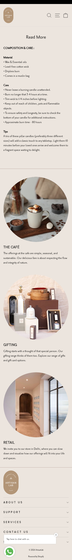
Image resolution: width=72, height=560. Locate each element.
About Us (13, 502)
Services (12, 522)
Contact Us (16, 532)
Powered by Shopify (36, 556)
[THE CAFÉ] (36, 209)
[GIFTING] (36, 307)
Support (12, 512)
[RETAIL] (36, 404)
